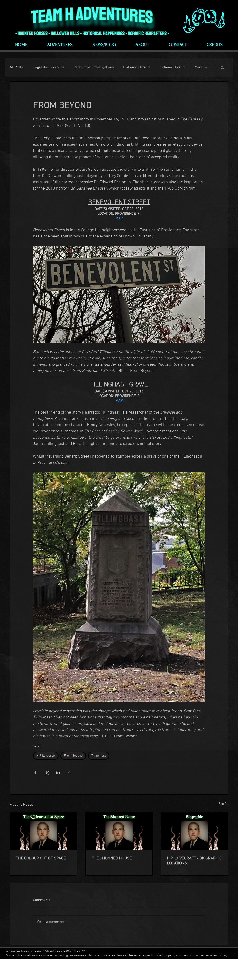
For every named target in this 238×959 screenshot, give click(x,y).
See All (223, 804)
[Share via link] (69, 772)
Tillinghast (98, 756)
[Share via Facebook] (35, 772)
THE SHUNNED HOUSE (112, 858)
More (198, 67)
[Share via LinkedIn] (58, 772)
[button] (222, 67)
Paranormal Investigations (93, 67)
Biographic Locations (48, 67)
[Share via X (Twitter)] (46, 772)
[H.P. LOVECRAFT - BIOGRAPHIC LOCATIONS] (194, 831)
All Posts (16, 67)
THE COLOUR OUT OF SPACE (41, 858)
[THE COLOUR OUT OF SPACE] (43, 831)
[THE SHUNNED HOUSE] (119, 831)
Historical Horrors (136, 67)
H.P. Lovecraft (45, 756)
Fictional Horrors (172, 67)
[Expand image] (119, 294)
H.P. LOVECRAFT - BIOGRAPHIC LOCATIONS (194, 861)
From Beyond (73, 756)
